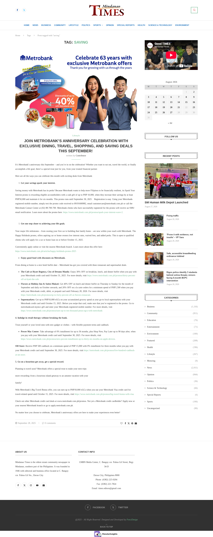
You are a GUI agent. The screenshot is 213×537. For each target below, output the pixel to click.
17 (149, 107)
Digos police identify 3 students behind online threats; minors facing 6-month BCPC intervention (182, 276)
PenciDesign (132, 519)
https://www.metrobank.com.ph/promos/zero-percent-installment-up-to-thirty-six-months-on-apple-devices (68, 339)
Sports (97, 25)
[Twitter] (24, 10)
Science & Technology (160, 25)
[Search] (194, 10)
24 (149, 112)
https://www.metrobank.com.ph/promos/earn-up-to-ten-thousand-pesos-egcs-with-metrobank (61, 311)
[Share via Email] (136, 423)
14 (179, 102)
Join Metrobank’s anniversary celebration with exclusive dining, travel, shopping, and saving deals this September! (76, 146)
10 (149, 102)
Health (141, 25)
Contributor (81, 155)
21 (179, 107)
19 (164, 107)
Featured (172, 340)
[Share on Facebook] (125, 423)
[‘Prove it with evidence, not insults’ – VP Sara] (154, 239)
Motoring (172, 361)
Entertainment (172, 327)
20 (171, 107)
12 (164, 102)
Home (26, 25)
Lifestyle (74, 25)
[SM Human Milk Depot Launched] (171, 181)
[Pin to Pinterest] (132, 423)
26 (164, 112)
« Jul (170, 123)
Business (46, 25)
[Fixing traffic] (154, 220)
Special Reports (126, 25)
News (35, 25)
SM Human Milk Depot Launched (166, 202)
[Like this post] (121, 423)
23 (194, 107)
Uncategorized (172, 408)
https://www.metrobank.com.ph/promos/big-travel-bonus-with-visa (104, 394)
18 (156, 107)
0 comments (50, 423)
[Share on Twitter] (129, 423)
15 (186, 102)
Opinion (110, 25)
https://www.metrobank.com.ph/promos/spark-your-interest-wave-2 (93, 212)
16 (194, 102)
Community (60, 25)
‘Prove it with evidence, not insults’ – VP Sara (180, 236)
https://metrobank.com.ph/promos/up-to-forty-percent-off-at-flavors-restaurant (55, 295)
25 (156, 112)
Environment (182, 25)
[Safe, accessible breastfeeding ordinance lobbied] (154, 258)
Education (172, 320)
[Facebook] (17, 10)
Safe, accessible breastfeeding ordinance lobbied (181, 254)
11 (156, 102)
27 (171, 112)
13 (171, 102)
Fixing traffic (173, 216)
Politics (86, 25)
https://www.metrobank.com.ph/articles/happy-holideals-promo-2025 (45, 251)
